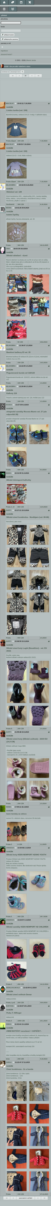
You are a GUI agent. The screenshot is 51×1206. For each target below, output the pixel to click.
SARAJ (9, 1062)
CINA (8, 249)
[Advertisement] (25, 90)
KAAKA (9, 405)
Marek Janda (31, 60)
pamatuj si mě (6, 43)
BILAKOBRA (11, 185)
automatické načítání (25, 1198)
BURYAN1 (10, 1006)
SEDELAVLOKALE (13, 988)
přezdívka (4, 19)
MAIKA (8, 473)
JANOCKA (10, 848)
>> (38, 75)
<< (12, 75)
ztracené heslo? (6, 54)
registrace (4, 51)
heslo (3, 27)
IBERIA (8, 208)
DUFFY (8, 510)
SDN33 (8, 1024)
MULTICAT (10, 103)
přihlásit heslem (9, 35)
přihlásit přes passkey (11, 39)
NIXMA (8, 807)
